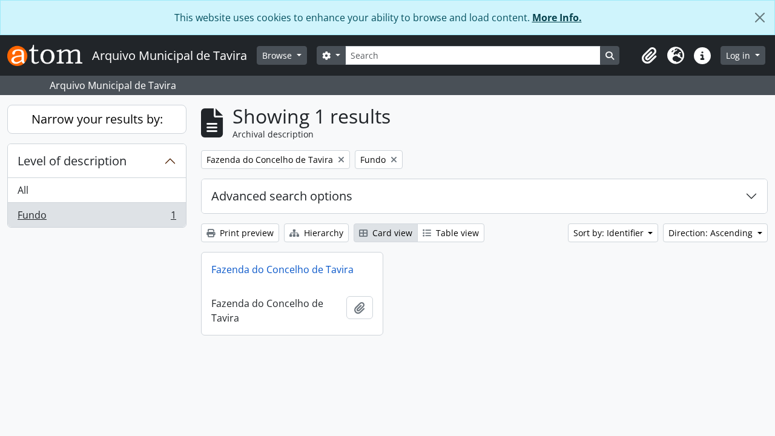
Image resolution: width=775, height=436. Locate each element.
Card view (391, 233)
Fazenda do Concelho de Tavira (282, 269)
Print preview (245, 233)
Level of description (72, 161)
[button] (649, 55)
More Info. (557, 17)
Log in (739, 55)
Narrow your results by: (97, 119)
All (23, 190)
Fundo (96, 217)
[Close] (759, 18)
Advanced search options (281, 196)
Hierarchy (322, 233)
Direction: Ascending (711, 233)
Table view (456, 233)
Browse (278, 55)
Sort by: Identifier (609, 233)
